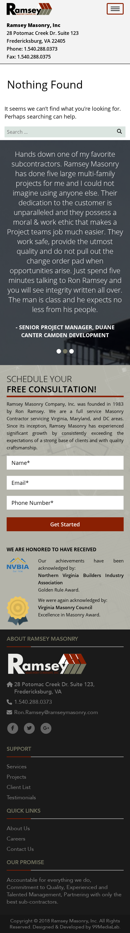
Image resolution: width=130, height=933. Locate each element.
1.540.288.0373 (40, 48)
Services (17, 766)
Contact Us (20, 849)
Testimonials (21, 797)
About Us (18, 828)
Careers (16, 839)
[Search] (118, 132)
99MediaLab (105, 927)
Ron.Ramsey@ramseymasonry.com (56, 712)
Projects (16, 777)
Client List (19, 787)
